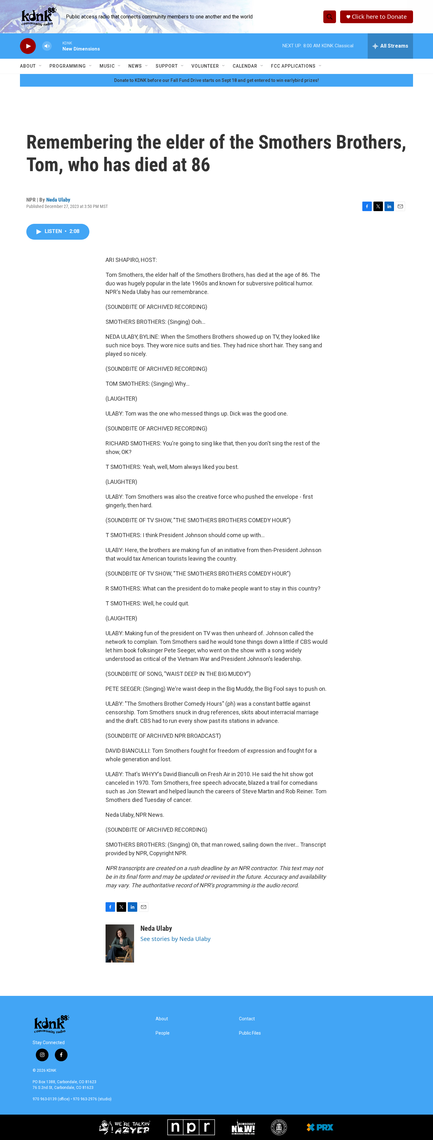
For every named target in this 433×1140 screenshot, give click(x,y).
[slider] (57, 46)
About (28, 66)
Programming (67, 66)
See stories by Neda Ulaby (175, 939)
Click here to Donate (379, 16)
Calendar (245, 66)
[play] (28, 46)
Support (167, 66)
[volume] (47, 46)
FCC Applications (293, 66)
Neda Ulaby (58, 200)
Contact (247, 1019)
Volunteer (205, 66)
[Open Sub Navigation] (40, 66)
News (135, 66)
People (163, 1033)
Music (107, 66)
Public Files (250, 1033)
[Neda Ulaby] (120, 943)
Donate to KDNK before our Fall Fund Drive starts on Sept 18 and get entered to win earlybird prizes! (216, 80)
